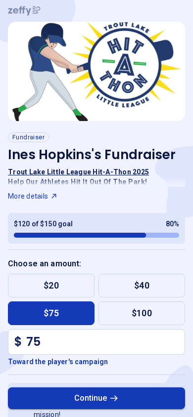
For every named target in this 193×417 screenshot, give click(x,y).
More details (28, 196)
